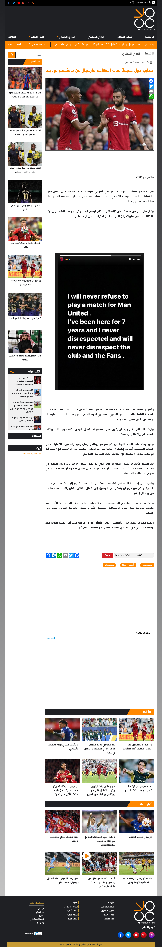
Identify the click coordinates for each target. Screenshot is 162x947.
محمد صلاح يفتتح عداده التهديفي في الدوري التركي (54, 44)
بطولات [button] (12, 37)
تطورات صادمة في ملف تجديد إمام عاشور (25, 245)
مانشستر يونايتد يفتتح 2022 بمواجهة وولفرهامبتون (137, 881)
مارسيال (88, 191)
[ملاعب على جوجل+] (24, 3)
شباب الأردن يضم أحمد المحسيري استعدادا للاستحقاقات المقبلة (24, 381)
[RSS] (33, 3)
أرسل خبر (40, 922)
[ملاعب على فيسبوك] (9, 3)
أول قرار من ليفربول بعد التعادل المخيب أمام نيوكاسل (137, 747)
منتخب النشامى (125, 37)
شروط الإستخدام (37, 919)
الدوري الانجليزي (96, 37)
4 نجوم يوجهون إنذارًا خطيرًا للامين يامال (25, 207)
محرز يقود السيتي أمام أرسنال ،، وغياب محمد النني (63, 881)
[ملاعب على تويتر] (14, 3)
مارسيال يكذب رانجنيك (140, 837)
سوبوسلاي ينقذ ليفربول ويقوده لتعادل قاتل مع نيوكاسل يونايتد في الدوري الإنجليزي (101, 790)
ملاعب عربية (73, 918)
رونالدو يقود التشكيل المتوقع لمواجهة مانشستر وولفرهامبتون (100, 841)
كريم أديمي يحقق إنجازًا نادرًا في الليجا (25, 318)
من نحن (41, 908)
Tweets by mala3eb (32, 454)
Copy (107, 555)
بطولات (75, 902)
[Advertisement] (99, 229)
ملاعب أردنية (72, 910)
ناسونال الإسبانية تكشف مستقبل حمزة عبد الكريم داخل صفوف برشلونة (25, 94)
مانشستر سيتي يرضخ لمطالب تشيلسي (63, 747)
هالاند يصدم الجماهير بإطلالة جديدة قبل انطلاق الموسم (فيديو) (23, 393)
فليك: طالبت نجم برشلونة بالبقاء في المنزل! (23, 419)
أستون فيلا (80, 409)
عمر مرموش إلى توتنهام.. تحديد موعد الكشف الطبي (138, 788)
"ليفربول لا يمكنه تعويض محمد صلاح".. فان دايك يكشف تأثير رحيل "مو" (65, 790)
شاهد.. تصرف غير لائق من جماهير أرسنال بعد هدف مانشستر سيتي (101, 882)
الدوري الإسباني (66, 37)
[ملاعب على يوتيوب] (19, 3)
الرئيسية (149, 37)
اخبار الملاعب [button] (37, 37)
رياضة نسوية (72, 914)
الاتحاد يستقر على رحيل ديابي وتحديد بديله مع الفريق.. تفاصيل (25, 132)
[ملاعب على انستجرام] (28, 3)
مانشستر (132, 191)
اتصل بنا (41, 915)
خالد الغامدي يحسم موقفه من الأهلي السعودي (25, 357)
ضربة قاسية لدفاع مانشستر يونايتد (64, 839)
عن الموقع (40, 912)
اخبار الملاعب (109, 918)
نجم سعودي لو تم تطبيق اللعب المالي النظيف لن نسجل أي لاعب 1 (99, 749)
